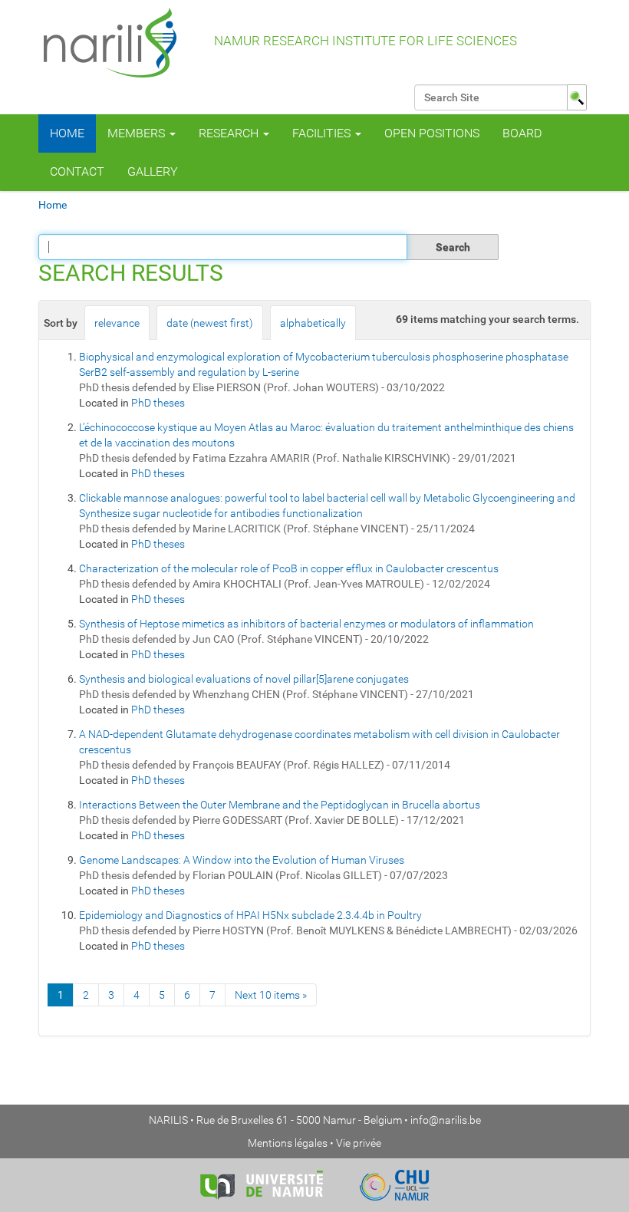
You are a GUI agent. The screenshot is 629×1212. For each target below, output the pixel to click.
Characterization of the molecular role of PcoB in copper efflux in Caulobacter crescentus (289, 568)
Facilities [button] (323, 133)
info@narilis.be (445, 1120)
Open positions (431, 133)
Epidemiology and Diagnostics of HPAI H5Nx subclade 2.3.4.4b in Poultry (250, 915)
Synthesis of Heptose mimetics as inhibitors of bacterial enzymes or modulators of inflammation (306, 624)
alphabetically (313, 323)
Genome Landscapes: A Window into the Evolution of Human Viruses (241, 860)
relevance (117, 323)
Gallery (152, 171)
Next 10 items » (271, 995)
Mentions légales (288, 1143)
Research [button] (230, 133)
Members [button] (137, 133)
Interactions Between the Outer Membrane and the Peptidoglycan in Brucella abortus (279, 805)
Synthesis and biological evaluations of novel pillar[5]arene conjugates (244, 679)
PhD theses (158, 403)
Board (522, 133)
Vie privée (358, 1143)
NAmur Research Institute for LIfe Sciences (364, 40)
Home (67, 133)
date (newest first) (209, 323)
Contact (77, 171)
